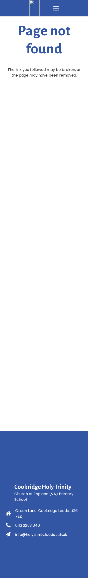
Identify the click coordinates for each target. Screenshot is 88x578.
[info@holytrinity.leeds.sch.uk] (10, 535)
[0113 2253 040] (10, 525)
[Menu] (56, 8)
